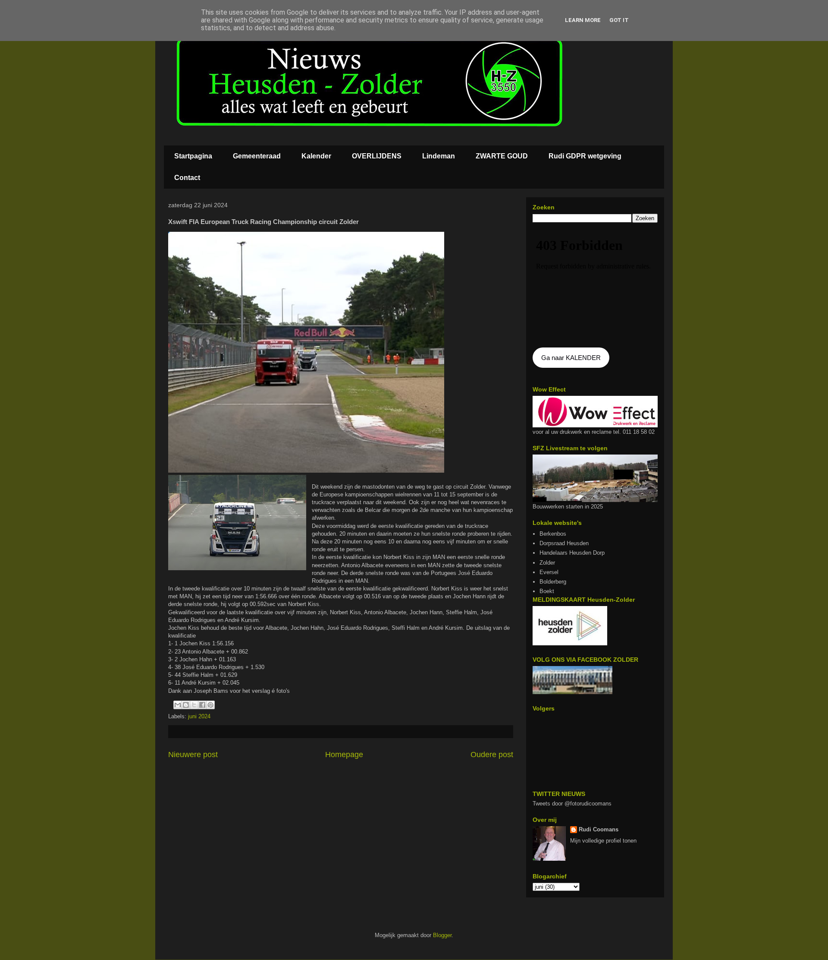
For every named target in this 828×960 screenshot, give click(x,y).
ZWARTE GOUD (502, 156)
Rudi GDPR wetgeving (585, 156)
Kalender (316, 156)
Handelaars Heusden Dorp (572, 552)
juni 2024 (199, 716)
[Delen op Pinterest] (210, 705)
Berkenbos (552, 534)
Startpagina (193, 156)
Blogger (442, 935)
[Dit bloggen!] (186, 705)
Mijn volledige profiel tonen (603, 840)
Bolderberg (552, 581)
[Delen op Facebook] (202, 705)
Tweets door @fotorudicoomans (572, 803)
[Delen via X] (194, 705)
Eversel (548, 572)
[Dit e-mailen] (177, 705)
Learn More (583, 20)
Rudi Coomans (598, 829)
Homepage (344, 754)
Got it (619, 20)
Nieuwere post (193, 754)
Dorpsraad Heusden (564, 543)
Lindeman (438, 156)
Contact (187, 177)
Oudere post (491, 754)
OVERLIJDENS (376, 156)
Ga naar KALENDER (571, 357)
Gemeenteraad (257, 156)
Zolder (547, 562)
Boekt (546, 591)
